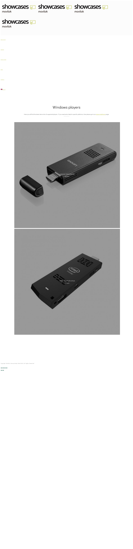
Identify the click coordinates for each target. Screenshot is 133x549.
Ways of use (3, 39)
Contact (2, 79)
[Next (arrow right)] (3, 370)
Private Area (3, 59)
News (2, 69)
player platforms (100, 114)
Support (2, 49)
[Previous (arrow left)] (1, 370)
